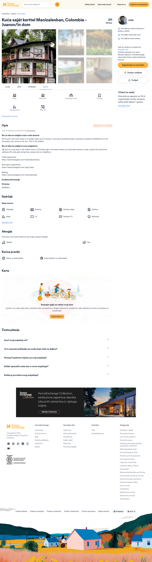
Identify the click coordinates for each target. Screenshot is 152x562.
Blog (36, 437)
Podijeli (134, 80)
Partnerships (124, 499)
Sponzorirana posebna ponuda (132, 476)
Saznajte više (123, 50)
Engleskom (30, 131)
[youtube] (8, 448)
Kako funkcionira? (104, 4)
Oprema (32, 87)
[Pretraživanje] (57, 4)
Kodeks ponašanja (37, 511)
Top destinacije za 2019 (128, 452)
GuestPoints (67, 437)
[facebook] (8, 444)
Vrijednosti (67, 430)
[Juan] (122, 20)
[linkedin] (23, 444)
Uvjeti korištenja (21, 511)
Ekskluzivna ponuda (127, 492)
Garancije (67, 443)
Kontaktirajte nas (98, 433)
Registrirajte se (57, 316)
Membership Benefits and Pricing (132, 472)
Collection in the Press (128, 462)
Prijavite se (121, 4)
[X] (27, 444)
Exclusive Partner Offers (129, 482)
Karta (45, 87)
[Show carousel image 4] (99, 70)
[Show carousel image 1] (71, 42)
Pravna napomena (88, 511)
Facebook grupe (126, 440)
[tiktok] (18, 444)
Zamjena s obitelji (126, 430)
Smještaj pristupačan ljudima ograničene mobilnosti (131, 445)
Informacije (39, 430)
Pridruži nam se (40, 433)
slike (7, 87)
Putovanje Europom (127, 433)
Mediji (37, 447)
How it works (125, 486)
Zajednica (39, 443)
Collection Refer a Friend (129, 466)
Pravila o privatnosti (54, 511)
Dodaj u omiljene (134, 73)
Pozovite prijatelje (69, 447)
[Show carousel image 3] (71, 70)
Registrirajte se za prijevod (103, 125)
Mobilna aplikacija (42, 440)
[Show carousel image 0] (29, 56)
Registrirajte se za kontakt (133, 65)
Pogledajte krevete (9, 116)
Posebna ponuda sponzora (130, 456)
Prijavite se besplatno (139, 4)
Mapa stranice (103, 511)
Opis (19, 87)
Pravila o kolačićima (71, 511)
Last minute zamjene (127, 437)
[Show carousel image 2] (99, 42)
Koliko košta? (90, 4)
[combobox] (41, 4)
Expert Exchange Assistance (130, 479)
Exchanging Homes (127, 459)
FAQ (93, 430)
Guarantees (124, 469)
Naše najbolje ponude (128, 449)
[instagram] (13, 444)
